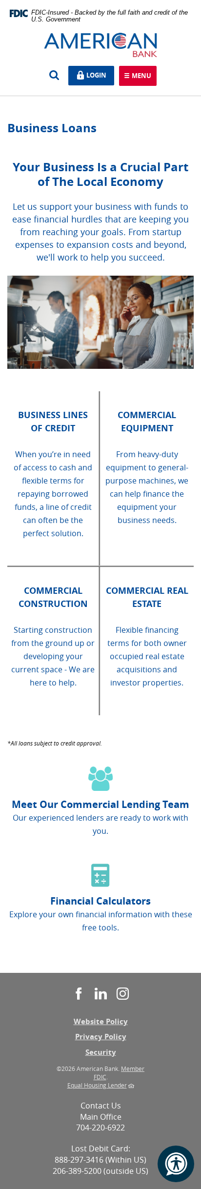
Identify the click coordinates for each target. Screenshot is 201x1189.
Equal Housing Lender (97, 1085)
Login (98, 74)
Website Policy (101, 1021)
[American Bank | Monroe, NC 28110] (100, 44)
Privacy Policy (100, 1036)
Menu (141, 76)
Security (100, 1052)
